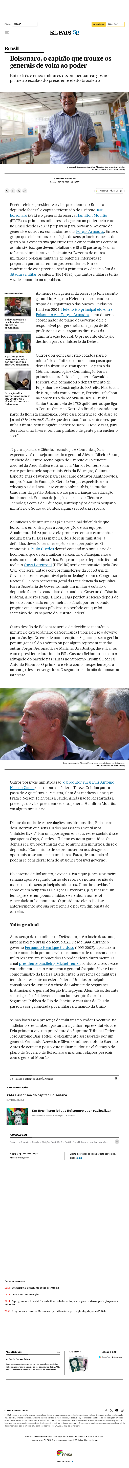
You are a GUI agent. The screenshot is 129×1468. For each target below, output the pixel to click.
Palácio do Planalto (19, 1142)
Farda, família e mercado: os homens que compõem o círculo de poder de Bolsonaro (17, 398)
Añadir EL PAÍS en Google (111, 191)
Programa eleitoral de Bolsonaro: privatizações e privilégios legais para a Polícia (59, 1311)
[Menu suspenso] (7, 32)
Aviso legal (57, 1436)
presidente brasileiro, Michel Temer (49, 963)
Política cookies (70, 1436)
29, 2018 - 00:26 (68, 182)
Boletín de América (18, 1359)
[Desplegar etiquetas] (117, 1141)
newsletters (14, 1352)
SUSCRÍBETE (98, 24)
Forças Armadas (90, 231)
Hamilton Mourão (91, 215)
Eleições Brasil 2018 (52, 1142)
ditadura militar (23, 274)
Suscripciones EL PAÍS (41, 1440)
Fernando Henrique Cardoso (49, 947)
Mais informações (19, 1157)
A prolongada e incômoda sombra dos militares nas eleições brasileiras (17, 361)
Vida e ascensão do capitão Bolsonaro (37, 1095)
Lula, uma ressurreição (25, 1294)
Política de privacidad (87, 1436)
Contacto (29, 1436)
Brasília (35, 1142)
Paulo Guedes (42, 549)
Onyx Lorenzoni (38, 565)
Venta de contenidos (43, 1436)
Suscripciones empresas (62, 1440)
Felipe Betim (54, 1116)
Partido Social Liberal (75, 1142)
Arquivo (74, 1352)
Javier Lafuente (39, 1116)
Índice (80, 1440)
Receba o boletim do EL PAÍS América (34, 1078)
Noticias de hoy (91, 1440)
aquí (79, 1157)
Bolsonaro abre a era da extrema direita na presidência (15, 324)
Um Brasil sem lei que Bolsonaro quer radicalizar (71, 1110)
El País (10, 1100)
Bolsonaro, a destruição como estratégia (35, 1287)
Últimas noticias (15, 1281)
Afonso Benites (65, 178)
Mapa (100, 1436)
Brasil (12, 48)
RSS (75, 1440)
